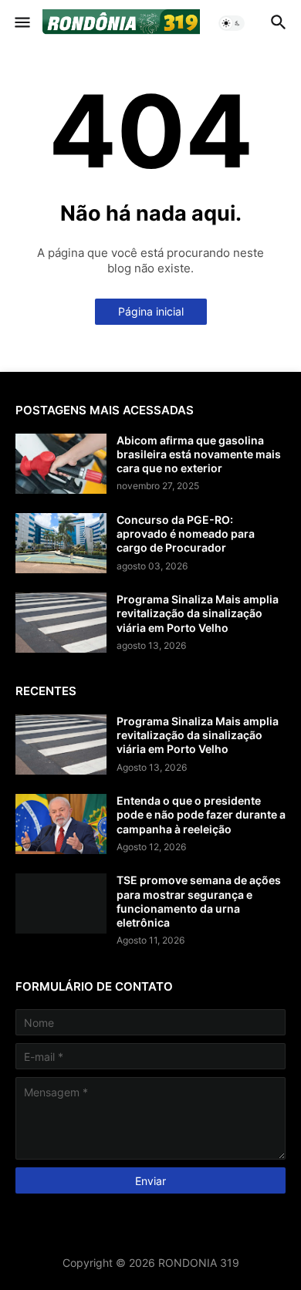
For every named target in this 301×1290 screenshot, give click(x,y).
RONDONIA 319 (198, 1262)
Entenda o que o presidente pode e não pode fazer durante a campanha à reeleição (201, 814)
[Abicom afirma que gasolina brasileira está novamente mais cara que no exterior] (61, 464)
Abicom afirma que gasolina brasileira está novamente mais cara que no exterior (199, 454)
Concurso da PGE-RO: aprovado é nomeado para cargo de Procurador (186, 533)
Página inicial (151, 311)
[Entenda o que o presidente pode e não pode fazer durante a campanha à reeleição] (61, 824)
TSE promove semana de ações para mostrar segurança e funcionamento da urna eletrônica (199, 901)
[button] (21, 23)
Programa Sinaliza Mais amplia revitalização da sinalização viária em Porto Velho (198, 613)
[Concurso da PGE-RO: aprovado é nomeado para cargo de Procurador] (61, 543)
